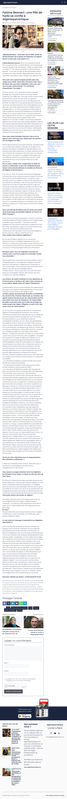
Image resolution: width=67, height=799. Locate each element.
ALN (8, 608)
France (36, 608)
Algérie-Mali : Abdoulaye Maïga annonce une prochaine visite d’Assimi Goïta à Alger (55, 80)
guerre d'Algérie (10, 610)
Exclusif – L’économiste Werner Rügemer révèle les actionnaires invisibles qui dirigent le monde (55, 57)
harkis (20, 610)
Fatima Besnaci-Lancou (19, 608)
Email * (6, 671)
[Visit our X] (59, 733)
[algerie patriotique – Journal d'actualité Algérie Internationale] (10, 2)
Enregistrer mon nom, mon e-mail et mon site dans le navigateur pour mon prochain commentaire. (21, 679)
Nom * (6, 663)
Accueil (5, 7)
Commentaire (9, 645)
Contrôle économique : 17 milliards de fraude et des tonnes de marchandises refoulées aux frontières (56, 105)
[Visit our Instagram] (55, 733)
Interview (13, 7)
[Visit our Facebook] (51, 733)
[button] (62, 2)
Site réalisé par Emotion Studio (55, 795)
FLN (30, 608)
